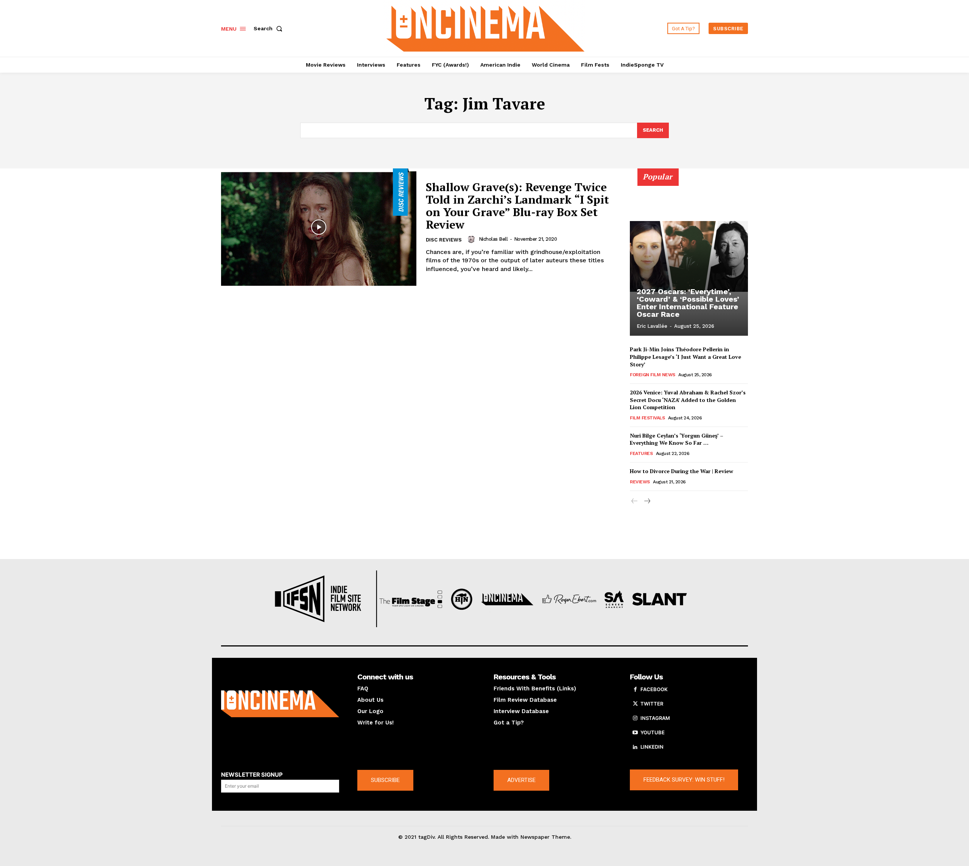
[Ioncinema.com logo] (280, 704)
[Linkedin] (635, 747)
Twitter (651, 704)
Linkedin (652, 747)
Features (641, 453)
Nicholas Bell (493, 239)
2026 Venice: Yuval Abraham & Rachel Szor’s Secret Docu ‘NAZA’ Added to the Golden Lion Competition (688, 400)
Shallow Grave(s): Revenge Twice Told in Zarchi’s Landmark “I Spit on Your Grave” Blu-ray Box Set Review (517, 205)
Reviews (640, 481)
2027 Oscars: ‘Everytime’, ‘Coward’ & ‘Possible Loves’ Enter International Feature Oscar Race (688, 303)
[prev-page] (634, 501)
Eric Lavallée (652, 326)
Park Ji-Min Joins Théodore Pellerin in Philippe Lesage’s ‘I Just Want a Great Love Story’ (685, 357)
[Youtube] (635, 732)
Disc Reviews (444, 240)
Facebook (654, 689)
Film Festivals (647, 418)
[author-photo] (472, 239)
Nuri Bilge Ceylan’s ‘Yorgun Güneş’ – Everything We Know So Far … (676, 439)
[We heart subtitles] (485, 27)
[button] (269, 28)
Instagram (655, 718)
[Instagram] (635, 718)
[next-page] (646, 501)
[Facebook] (635, 689)
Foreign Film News (652, 374)
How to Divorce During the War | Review (681, 471)
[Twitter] (635, 704)
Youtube (652, 732)
